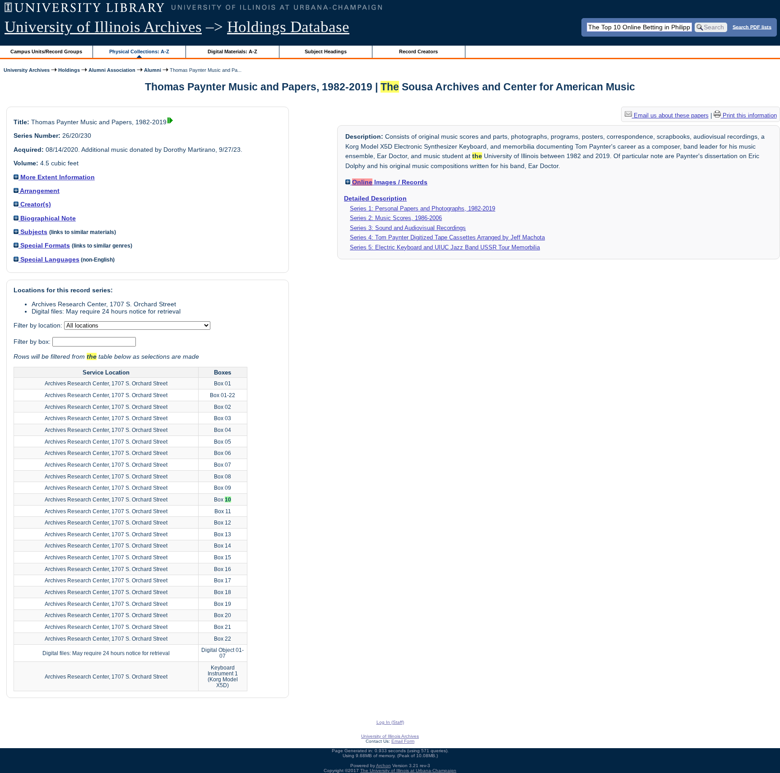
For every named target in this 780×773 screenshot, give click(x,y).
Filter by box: (33, 341)
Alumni (152, 70)
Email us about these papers (670, 115)
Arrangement (39, 190)
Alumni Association (111, 70)
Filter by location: (39, 325)
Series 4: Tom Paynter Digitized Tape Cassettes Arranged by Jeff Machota (447, 237)
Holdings (69, 70)
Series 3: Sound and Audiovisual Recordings (408, 228)
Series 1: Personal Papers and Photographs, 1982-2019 (422, 208)
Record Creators (418, 51)
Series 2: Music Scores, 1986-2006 (396, 218)
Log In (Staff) (390, 722)
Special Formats (44, 245)
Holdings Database (288, 27)
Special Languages (49, 259)
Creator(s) (35, 204)
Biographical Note (47, 218)
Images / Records (389, 182)
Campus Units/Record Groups (46, 51)
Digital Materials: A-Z (232, 51)
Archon (383, 765)
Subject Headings (326, 51)
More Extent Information (57, 177)
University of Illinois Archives (103, 27)
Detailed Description (375, 198)
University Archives (27, 70)
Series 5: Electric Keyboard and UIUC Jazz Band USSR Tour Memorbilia (445, 247)
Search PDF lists (752, 26)
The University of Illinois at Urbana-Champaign (408, 770)
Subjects (33, 231)
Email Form (402, 741)
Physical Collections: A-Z (139, 51)
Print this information (749, 115)
